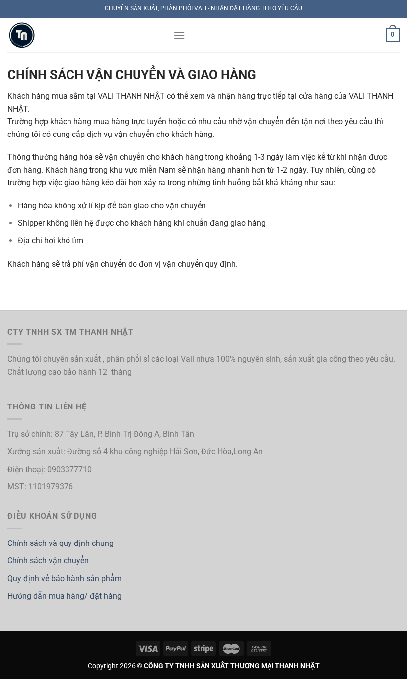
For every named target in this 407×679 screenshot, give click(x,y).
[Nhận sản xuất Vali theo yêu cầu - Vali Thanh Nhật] (82, 35)
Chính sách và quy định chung (60, 543)
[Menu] (179, 35)
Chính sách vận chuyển (48, 560)
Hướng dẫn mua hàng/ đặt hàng (64, 596)
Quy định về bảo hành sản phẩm (64, 578)
